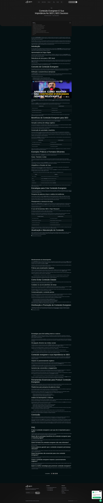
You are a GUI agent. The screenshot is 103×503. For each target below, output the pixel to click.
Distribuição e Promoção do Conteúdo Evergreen (39, 30)
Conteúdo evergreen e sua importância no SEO (39, 31)
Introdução (34, 23)
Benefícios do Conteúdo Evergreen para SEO (39, 25)
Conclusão (34, 33)
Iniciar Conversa (97, 497)
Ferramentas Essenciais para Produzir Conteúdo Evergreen (41, 32)
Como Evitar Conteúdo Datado (37, 29)
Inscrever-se (37, 493)
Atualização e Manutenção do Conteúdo (38, 28)
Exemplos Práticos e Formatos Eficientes (38, 26)
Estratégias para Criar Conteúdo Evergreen (38, 27)
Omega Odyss (75, 500)
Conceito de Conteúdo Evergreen (37, 24)
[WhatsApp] (100, 500)
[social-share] (51, 473)
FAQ (33, 34)
